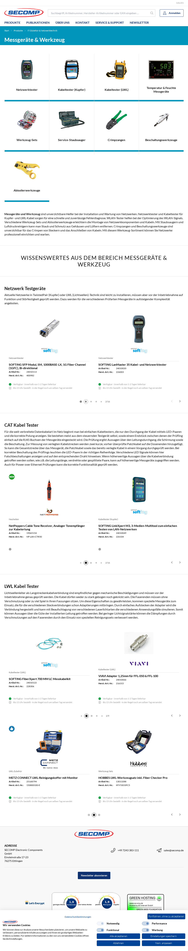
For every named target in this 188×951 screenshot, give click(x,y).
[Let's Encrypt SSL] (34, 903)
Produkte (12, 22)
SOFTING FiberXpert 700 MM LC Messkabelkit (39, 679)
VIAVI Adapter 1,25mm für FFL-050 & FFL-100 (128, 676)
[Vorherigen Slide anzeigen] (172, 401)
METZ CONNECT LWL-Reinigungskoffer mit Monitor (43, 777)
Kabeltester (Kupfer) (108, 519)
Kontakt (82, 22)
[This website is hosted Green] (145, 903)
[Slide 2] (85, 401)
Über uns (62, 22)
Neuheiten (14, 519)
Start (6, 30)
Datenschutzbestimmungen (78, 916)
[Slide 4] (96, 401)
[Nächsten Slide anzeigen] (180, 401)
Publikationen (38, 22)
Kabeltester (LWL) (17, 672)
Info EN (180, 2)
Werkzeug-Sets (105, 771)
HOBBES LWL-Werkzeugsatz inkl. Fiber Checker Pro (132, 777)
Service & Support (109, 22)
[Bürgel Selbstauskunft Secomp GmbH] (86, 903)
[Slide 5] (101, 401)
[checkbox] (100, 923)
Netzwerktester (16, 358)
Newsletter (139, 22)
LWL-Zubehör (15, 771)
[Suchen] (152, 13)
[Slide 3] (91, 401)
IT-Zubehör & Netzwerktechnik (42, 30)
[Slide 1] (80, 401)
